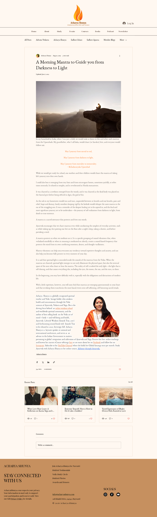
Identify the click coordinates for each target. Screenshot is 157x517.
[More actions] (119, 55)
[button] (46, 31)
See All (130, 382)
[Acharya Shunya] (41, 396)
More (122, 40)
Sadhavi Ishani (76, 40)
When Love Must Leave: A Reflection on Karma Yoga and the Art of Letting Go (41, 410)
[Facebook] (112, 494)
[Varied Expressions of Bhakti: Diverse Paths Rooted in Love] (115, 396)
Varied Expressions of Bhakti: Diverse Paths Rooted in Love (114, 410)
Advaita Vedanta (42, 40)
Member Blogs (109, 40)
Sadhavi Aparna (93, 40)
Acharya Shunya (60, 40)
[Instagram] (105, 494)
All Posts (27, 40)
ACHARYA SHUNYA (17, 466)
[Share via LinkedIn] (48, 362)
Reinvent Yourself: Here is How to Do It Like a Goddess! (78, 410)
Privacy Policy (17, 499)
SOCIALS (110, 489)
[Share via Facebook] (37, 362)
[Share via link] (54, 362)
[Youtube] (118, 494)
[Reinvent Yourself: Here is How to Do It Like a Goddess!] (78, 396)
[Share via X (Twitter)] (43, 362)
